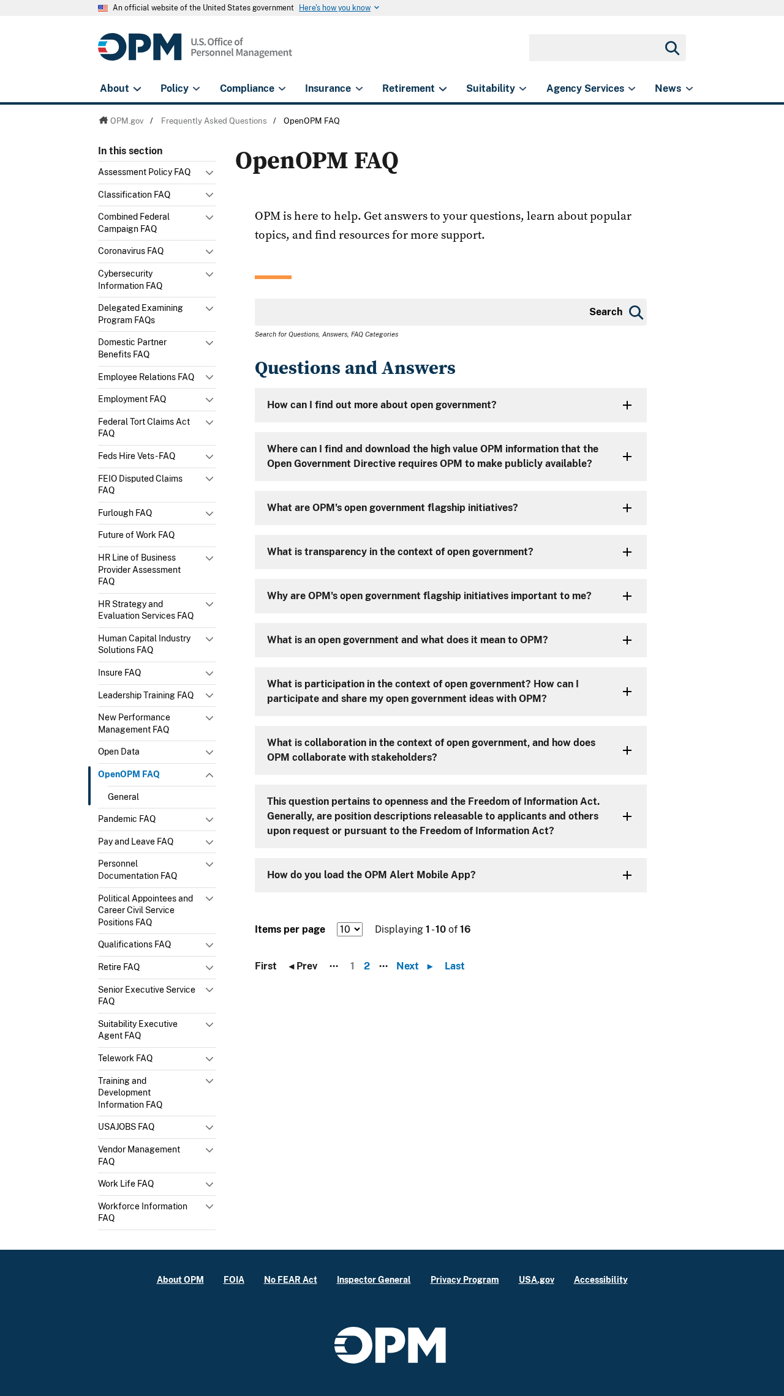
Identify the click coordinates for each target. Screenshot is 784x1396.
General (123, 797)
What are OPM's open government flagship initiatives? (392, 507)
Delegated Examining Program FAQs (140, 314)
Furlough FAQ (125, 513)
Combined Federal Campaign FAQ (134, 223)
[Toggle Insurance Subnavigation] (359, 89)
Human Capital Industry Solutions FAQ (144, 644)
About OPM (180, 1279)
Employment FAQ (132, 399)
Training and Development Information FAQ (130, 1093)
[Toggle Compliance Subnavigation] (282, 89)
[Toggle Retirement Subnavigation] (442, 89)
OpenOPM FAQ (129, 774)
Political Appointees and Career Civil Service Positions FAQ (145, 910)
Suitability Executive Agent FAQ (138, 1030)
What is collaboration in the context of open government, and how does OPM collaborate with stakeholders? (431, 750)
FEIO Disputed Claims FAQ (140, 485)
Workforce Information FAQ (142, 1212)
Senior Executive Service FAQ (146, 996)
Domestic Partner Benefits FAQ (132, 348)
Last (455, 966)
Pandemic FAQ (127, 819)
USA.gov (536, 1279)
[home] (195, 53)
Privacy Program (465, 1279)
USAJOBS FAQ (126, 1127)
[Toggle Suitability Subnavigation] (522, 89)
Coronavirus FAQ (131, 251)
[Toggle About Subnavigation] (137, 89)
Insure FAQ (119, 672)
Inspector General (374, 1279)
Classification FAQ (134, 195)
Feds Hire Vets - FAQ (136, 456)
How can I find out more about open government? (382, 405)
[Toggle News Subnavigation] (689, 89)
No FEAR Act (290, 1279)
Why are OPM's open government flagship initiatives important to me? (429, 596)
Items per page (290, 929)
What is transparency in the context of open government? (400, 552)
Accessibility (601, 1279)
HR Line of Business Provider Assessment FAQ (139, 569)
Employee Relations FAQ (146, 377)
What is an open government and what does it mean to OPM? (407, 640)
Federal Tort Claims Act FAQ (144, 428)
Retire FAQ (119, 967)
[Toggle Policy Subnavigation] (196, 89)
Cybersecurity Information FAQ (130, 280)
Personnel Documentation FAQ (137, 870)
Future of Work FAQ (136, 535)
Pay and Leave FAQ (135, 841)
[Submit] (671, 47)
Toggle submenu (211, 176)
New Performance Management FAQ (134, 723)
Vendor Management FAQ (139, 1155)
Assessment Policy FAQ (144, 172)
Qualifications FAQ (134, 944)
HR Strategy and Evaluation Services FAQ (146, 610)
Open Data (119, 751)
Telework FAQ (125, 1058)
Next (414, 966)
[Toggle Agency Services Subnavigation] (631, 89)
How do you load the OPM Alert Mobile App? (371, 875)
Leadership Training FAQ (146, 695)
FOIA (234, 1279)
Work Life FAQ (126, 1184)
